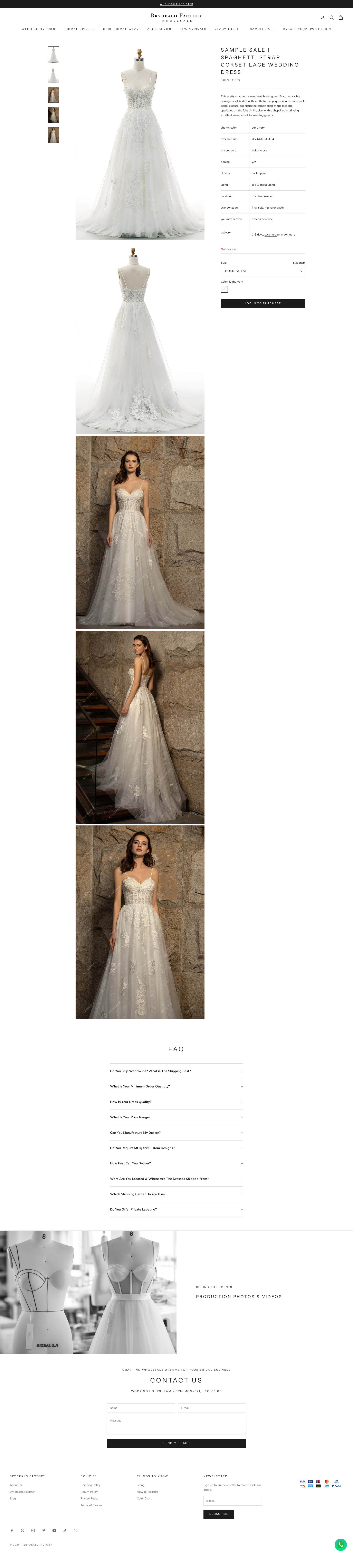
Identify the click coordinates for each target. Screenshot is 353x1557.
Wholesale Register (22, 1492)
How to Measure (147, 1492)
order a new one (262, 219)
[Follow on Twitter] (22, 1530)
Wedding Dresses (38, 29)
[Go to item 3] (53, 94)
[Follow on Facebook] (12, 1530)
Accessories (159, 29)
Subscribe (218, 1514)
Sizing (140, 1485)
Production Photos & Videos (239, 1296)
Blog (13, 1498)
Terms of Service (91, 1505)
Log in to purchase (263, 303)
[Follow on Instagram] (33, 1530)
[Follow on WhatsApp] (76, 1530)
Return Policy (89, 1492)
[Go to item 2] (53, 74)
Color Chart (144, 1498)
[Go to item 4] (53, 114)
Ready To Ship (228, 29)
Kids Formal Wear (121, 29)
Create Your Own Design (307, 29)
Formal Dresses (79, 29)
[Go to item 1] (53, 54)
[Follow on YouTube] (54, 1530)
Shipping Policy (90, 1485)
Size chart (299, 262)
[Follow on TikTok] (65, 1530)
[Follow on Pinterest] (44, 1530)
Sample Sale (262, 29)
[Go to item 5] (53, 134)
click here (271, 235)
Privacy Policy (89, 1498)
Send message (176, 1443)
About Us (16, 1485)
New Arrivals (193, 29)
